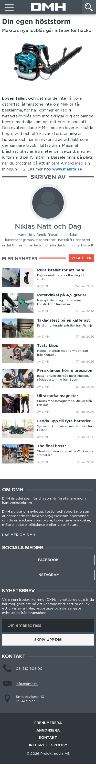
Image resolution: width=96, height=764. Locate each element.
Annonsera (48, 730)
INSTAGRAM (48, 575)
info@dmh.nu (27, 684)
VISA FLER (81, 258)
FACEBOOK (48, 560)
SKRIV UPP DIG (48, 640)
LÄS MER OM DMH (18, 535)
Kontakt (48, 738)
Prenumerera (48, 723)
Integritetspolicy (48, 745)
